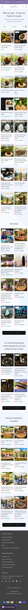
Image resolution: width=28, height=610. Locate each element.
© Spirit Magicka (14, 591)
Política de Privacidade (8, 565)
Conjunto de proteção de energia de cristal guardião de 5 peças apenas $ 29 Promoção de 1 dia (6, 297)
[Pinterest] (13, 581)
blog (3, 545)
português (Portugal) (13, 588)
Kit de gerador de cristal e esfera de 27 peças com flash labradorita (7, 488)
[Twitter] (6, 581)
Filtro (4, 27)
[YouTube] (16, 581)
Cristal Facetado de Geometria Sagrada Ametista (6, 208)
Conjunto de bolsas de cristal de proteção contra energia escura (6, 370)
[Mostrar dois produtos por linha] (25, 26)
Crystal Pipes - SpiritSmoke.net (10, 548)
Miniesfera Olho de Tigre (7, 90)
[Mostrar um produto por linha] (23, 26)
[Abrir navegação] (2, 6)
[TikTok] (20, 581)
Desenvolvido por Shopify (14, 593)
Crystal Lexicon (6, 540)
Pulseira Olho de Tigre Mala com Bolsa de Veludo (20, 136)
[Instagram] (9, 581)
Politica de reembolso (8, 562)
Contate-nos (5, 557)
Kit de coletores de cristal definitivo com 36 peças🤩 (7, 464)
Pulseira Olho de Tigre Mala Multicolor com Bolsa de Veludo (6, 136)
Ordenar (14, 27)
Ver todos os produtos (14, 333)
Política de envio (6, 559)
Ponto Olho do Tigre (19, 183)
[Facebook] (2, 581)
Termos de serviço (7, 567)
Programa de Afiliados (8, 542)
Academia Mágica (7, 537)
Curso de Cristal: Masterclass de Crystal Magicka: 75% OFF (7, 247)
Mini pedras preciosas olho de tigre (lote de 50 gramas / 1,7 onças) (20, 160)
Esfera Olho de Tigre (6, 68)
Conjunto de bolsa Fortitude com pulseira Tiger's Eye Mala (6, 184)
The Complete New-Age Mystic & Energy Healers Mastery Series (7, 271)
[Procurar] (23, 6)
